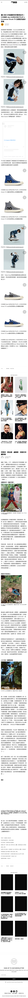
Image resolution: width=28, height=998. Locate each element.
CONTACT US (21, 993)
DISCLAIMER (14, 993)
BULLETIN (12, 368)
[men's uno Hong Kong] (14, 2)
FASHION (7, 368)
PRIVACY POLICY (7, 993)
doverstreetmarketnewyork (16, 77)
